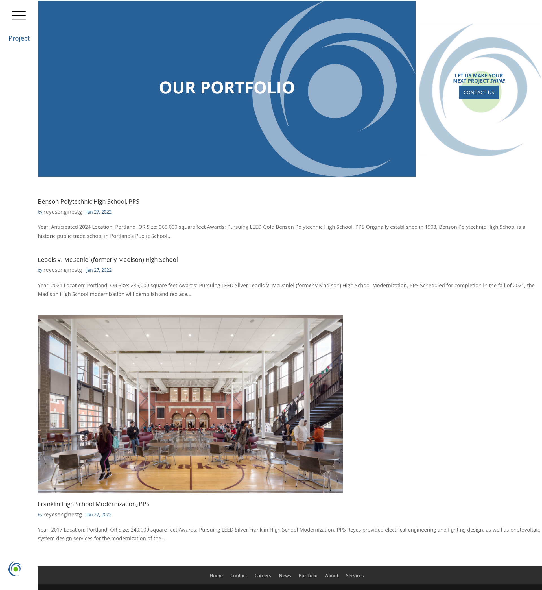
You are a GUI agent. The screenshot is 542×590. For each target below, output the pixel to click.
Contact (238, 575)
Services (355, 575)
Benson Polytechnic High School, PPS (88, 201)
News (285, 575)
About (331, 575)
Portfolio (308, 575)
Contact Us (479, 92)
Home (216, 575)
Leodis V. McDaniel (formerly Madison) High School (108, 259)
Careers (263, 575)
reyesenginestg (62, 211)
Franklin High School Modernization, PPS (94, 504)
